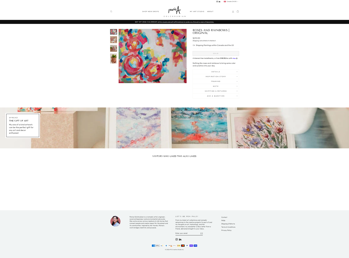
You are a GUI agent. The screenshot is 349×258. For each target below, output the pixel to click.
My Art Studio (197, 11)
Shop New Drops (150, 11)
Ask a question (216, 96)
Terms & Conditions (228, 227)
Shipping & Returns (216, 91)
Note (216, 86)
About (210, 11)
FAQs (223, 220)
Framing (216, 81)
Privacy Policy (226, 230)
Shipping (196, 41)
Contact (224, 217)
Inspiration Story (215, 76)
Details (216, 72)
